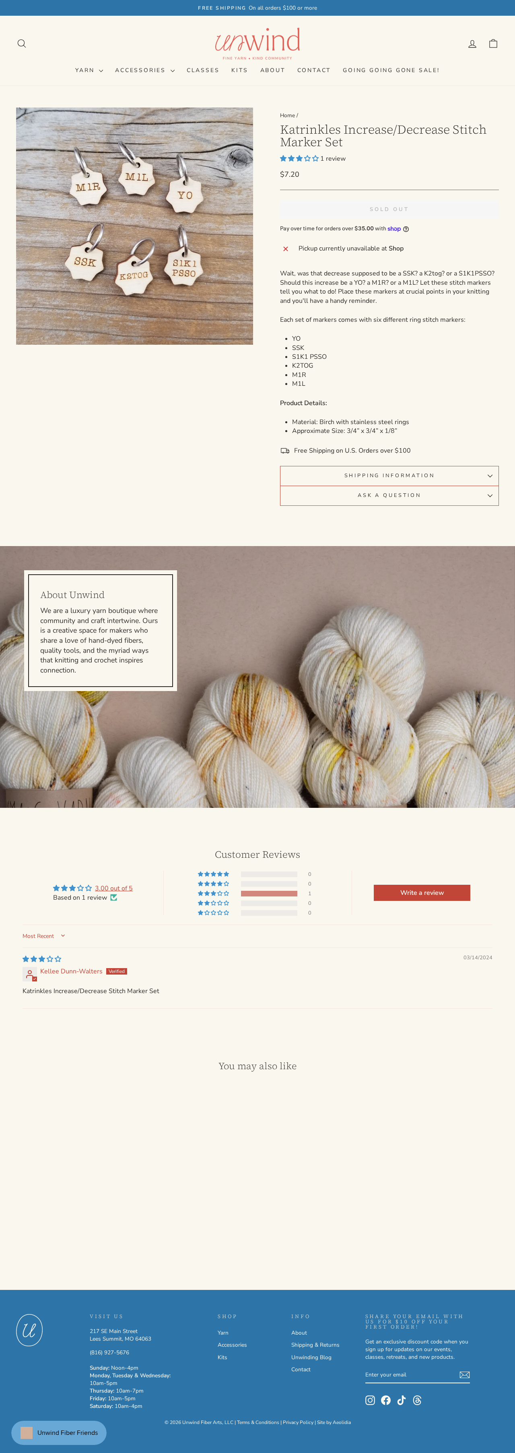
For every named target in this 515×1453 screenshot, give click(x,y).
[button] (300, 158)
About (272, 70)
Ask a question (389, 495)
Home (287, 115)
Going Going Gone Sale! (391, 70)
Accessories (142, 70)
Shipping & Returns (315, 1345)
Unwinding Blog (311, 1357)
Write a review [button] (422, 892)
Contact (314, 70)
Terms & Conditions (258, 1422)
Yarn (86, 70)
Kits (239, 70)
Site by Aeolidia (334, 1422)
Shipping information (389, 475)
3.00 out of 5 (114, 888)
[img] (42, 959)
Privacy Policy (298, 1422)
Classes (203, 70)
